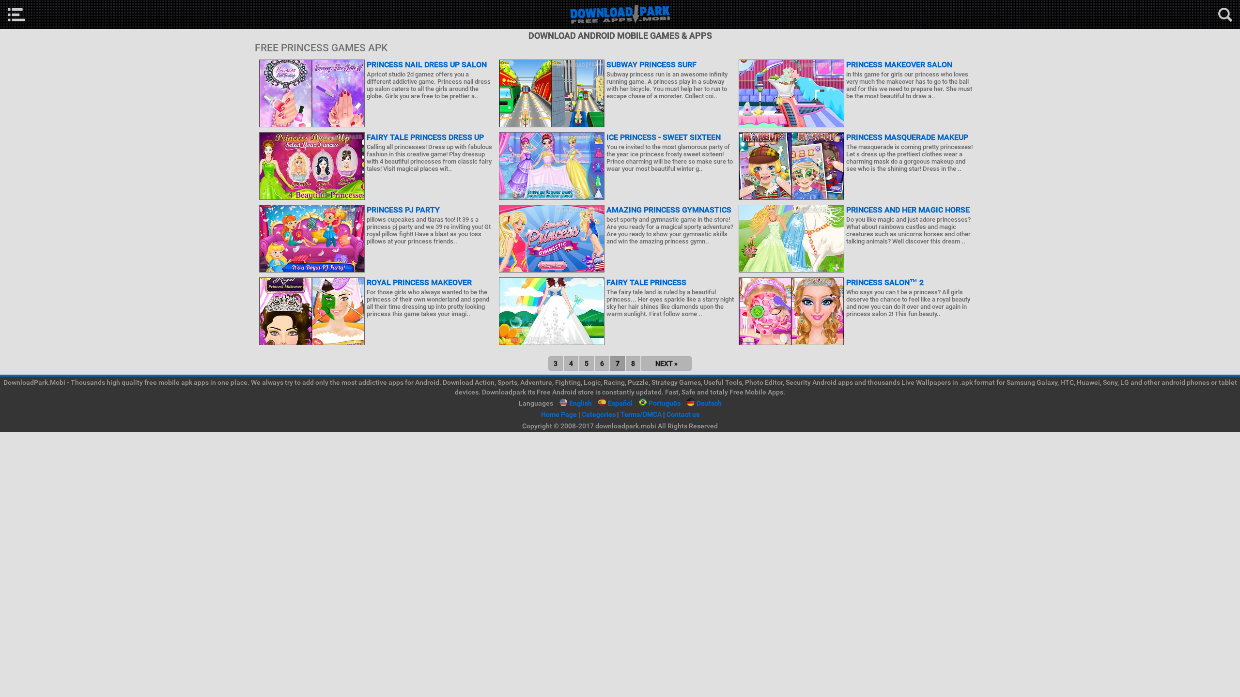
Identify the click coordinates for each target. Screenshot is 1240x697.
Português (665, 403)
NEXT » (666, 363)
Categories (599, 414)
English (580, 403)
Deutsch (709, 403)
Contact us (682, 414)
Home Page (559, 414)
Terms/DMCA (641, 414)
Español (620, 403)
